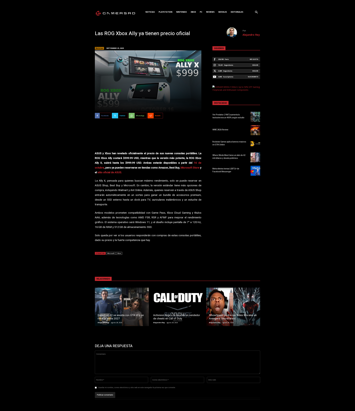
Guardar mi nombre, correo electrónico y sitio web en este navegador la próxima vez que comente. (137, 387)
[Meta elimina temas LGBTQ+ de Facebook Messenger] (255, 171)
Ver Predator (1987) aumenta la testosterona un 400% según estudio (228, 116)
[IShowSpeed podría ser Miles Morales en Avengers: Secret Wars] (233, 307)
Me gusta (254, 59)
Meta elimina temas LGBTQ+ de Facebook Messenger (225, 170)
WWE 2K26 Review (220, 129)
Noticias (99, 48)
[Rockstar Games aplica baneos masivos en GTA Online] (255, 144)
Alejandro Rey (251, 34)
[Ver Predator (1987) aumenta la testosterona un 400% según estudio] (255, 117)
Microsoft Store (190, 168)
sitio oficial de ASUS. (110, 172)
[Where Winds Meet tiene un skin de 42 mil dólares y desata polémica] (255, 157)
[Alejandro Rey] (235, 32)
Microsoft (111, 253)
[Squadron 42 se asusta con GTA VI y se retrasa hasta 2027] (122, 307)
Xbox (119, 253)
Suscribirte (253, 77)
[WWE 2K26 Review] (255, 130)
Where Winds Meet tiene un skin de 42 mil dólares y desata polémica (228, 157)
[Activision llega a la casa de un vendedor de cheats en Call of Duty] (177, 307)
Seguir (255, 65)
